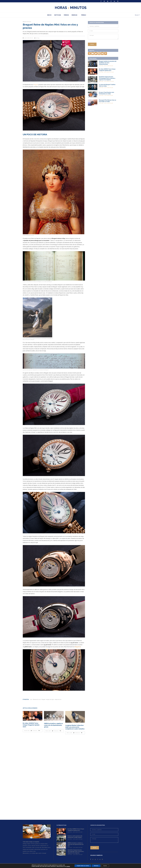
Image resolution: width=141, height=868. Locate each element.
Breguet (25, 21)
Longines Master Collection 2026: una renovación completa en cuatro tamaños (74, 727)
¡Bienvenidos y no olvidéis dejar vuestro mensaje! (34, 853)
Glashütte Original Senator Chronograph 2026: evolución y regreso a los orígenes (107, 78)
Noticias (29, 21)
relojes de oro (58, 699)
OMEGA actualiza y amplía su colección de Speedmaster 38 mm (53, 725)
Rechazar (96, 865)
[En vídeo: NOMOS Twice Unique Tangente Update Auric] (32, 716)
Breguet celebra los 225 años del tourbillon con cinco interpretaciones (107, 63)
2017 (31, 699)
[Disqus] (54, 756)
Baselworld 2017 (37, 699)
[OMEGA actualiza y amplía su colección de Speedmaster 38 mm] (54, 716)
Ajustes (105, 865)
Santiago (101, 65)
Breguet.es (78, 646)
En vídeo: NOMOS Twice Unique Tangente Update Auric (31, 724)
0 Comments (34, 730)
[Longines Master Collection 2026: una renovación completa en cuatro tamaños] (75, 717)
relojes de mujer (50, 699)
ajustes (68, 866)
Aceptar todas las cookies (83, 865)
